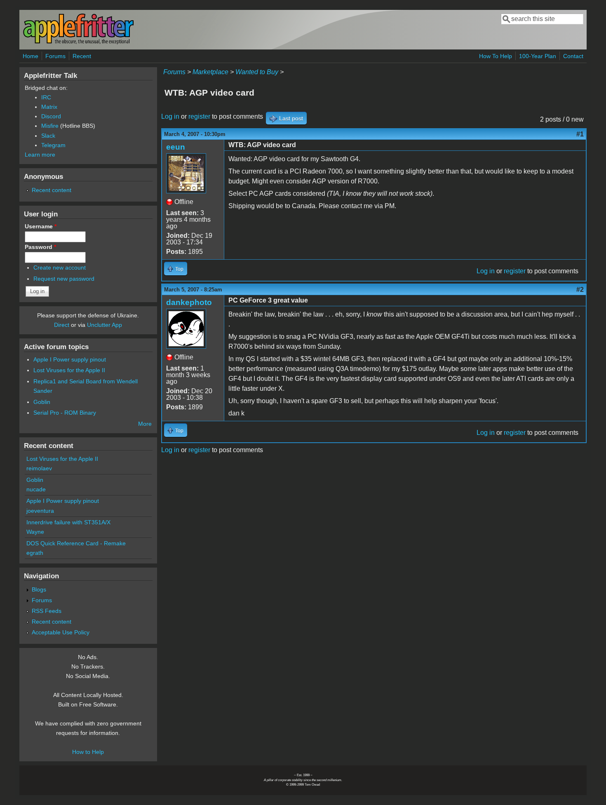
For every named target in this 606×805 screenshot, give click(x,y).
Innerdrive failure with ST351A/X (68, 522)
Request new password (63, 278)
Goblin (41, 402)
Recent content (51, 190)
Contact (573, 56)
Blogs (39, 589)
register (199, 116)
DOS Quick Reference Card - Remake (76, 543)
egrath (34, 552)
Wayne (35, 531)
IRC (46, 97)
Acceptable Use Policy (60, 632)
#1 (580, 134)
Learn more (40, 154)
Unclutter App (104, 325)
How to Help (88, 752)
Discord (51, 116)
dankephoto (189, 302)
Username (40, 226)
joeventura (40, 510)
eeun (175, 147)
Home (30, 56)
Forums (55, 56)
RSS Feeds (46, 611)
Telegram (53, 145)
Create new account (59, 267)
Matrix (49, 106)
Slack (48, 135)
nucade (36, 489)
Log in (170, 116)
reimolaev (39, 468)
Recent (82, 56)
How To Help (495, 56)
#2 (580, 289)
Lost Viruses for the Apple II (69, 370)
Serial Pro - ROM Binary (64, 412)
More (145, 423)
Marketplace (210, 71)
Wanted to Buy (256, 71)
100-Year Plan (537, 56)
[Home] (78, 42)
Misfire (50, 125)
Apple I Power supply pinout (69, 359)
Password (40, 247)
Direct (61, 325)
